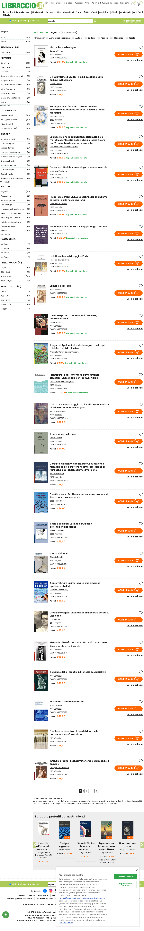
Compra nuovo (126, 54)
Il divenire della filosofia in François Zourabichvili (78, 672)
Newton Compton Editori (15, 213)
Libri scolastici (16, 12)
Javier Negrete (15, 174)
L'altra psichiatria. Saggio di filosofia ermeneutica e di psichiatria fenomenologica (79, 406)
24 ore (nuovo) (15, 115)
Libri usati (50, 12)
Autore (79, 38)
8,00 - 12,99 (15, 300)
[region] (98, 897)
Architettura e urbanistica (15, 85)
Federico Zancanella (59, 590)
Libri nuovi (37, 12)
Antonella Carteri (57, 352)
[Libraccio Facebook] (45, 892)
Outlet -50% (82, 12)
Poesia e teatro (15, 67)
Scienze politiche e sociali (15, 76)
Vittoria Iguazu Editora (15, 218)
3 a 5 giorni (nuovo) (15, 120)
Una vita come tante (127, 845)
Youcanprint (15, 196)
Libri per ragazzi (15, 80)
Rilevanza (118, 38)
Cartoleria (125, 12)
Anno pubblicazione (59, 38)
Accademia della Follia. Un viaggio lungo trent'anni (79, 226)
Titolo (132, 38)
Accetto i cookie (125, 876)
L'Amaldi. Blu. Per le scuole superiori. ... (85, 846)
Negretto (15, 191)
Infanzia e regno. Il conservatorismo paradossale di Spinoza (79, 762)
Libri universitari (65, 12)
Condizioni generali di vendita (18, 898)
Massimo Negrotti (15, 165)
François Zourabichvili (15, 152)
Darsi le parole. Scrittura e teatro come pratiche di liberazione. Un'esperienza (79, 495)
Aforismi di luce (59, 553)
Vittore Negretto (67, 381)
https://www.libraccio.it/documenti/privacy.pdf (82, 898)
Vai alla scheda (135, 60)
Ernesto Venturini (57, 530)
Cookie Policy (66, 922)
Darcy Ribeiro (55, 619)
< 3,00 (15, 291)
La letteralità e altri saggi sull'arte (69, 256)
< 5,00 (15, 268)
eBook (94, 12)
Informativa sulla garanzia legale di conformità (44, 904)
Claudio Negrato (15, 143)
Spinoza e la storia (60, 285)
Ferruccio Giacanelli (70, 646)
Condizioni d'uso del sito (47, 898)
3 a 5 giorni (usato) (15, 128)
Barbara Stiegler (57, 51)
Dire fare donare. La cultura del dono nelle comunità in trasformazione (74, 733)
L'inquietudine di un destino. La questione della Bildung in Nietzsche (76, 78)
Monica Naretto (15, 148)
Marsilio (58, 385)
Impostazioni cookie (125, 884)
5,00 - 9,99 (15, 272)
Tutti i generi (15, 52)
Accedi (114, 3)
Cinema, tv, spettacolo (15, 98)
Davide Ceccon (71, 352)
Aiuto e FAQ (89, 3)
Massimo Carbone (58, 411)
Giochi (114, 12)
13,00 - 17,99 (15, 304)
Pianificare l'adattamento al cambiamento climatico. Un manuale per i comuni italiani (74, 376)
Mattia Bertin (55, 381)
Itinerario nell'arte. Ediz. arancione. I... (43, 846)
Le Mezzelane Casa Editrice (15, 209)
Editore (91, 38)
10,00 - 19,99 (15, 276)
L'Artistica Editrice (15, 226)
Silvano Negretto (71, 147)
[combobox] (70, 21)
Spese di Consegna (26, 895)
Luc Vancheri (55, 322)
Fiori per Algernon (64, 845)
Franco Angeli (15, 204)
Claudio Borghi (15, 169)
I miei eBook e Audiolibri (73, 3)
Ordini (58, 3)
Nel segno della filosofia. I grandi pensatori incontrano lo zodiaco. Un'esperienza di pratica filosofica (77, 109)
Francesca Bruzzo (57, 116)
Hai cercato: (41, 32)
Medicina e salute (15, 93)
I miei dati (49, 3)
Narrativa (15, 63)
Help (54, 895)
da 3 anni (15, 244)
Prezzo (104, 38)
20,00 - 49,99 (15, 281)
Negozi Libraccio (131, 20)
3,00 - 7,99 (15, 296)
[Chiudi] (137, 870)
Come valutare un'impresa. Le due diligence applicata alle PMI (75, 584)
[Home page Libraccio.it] (22, 9)
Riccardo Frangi (57, 473)
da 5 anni (15, 248)
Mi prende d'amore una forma (67, 701)
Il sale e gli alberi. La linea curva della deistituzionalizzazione (71, 525)
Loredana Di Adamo (58, 171)
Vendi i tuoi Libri (102, 3)
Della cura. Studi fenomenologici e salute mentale (78, 167)
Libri (14, 21)
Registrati (124, 3)
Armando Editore (15, 200)
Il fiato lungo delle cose (63, 434)
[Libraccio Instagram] (51, 892)
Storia (15, 102)
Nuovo (15, 37)
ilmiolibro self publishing (15, 222)
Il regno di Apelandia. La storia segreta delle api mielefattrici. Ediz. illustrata (77, 347)
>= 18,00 (15, 309)
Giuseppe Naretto (15, 161)
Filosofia (15, 72)
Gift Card (138, 12)
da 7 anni (15, 257)
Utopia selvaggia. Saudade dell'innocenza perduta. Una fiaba (79, 614)
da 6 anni (15, 253)
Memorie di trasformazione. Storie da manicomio (78, 642)
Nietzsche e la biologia (63, 47)
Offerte (6, 15)
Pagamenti (43, 895)
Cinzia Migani (56, 646)
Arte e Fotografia (15, 89)
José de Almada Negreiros (15, 178)
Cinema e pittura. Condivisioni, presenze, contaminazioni (73, 317)
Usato (15, 41)
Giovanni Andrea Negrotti (15, 156)
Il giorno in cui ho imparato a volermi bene (106, 846)
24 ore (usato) (15, 124)
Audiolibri (104, 12)
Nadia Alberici (56, 438)
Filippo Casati (56, 83)
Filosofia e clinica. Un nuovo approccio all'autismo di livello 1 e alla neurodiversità (79, 198)
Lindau (15, 231)
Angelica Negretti (15, 139)
